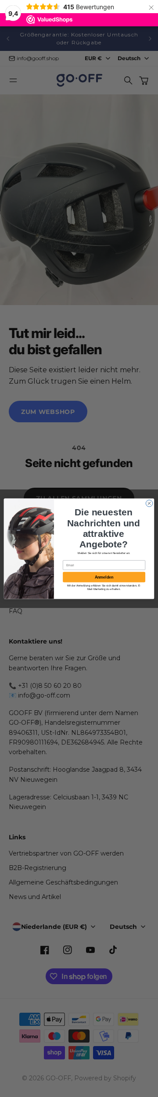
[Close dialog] (149, 503)
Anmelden (104, 577)
